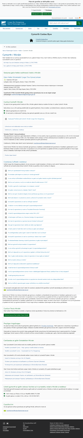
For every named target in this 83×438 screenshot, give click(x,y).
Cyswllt (71, 18)
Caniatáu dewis (47, 14)
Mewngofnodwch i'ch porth (59, 18)
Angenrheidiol (36, 10)
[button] (4, 47)
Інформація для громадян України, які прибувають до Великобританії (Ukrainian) (27, 375)
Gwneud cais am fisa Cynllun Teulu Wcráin (16, 315)
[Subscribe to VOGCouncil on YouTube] (7, 423)
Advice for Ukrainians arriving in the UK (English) (18, 372)
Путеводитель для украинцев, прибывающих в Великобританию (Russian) (26, 365)
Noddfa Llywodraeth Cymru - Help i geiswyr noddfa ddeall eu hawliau (24, 347)
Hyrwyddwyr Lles (28, 430)
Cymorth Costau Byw (42, 39)
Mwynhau (66, 28)
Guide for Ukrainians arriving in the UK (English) (17, 358)
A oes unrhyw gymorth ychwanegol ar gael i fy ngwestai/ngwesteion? (27, 248)
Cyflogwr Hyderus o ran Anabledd (59, 425)
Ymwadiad (6, 430)
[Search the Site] (79, 23)
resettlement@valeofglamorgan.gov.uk (23, 94)
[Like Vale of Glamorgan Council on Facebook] (4, 423)
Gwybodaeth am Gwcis (54, 7)
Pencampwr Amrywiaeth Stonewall (60, 430)
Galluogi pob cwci (37, 14)
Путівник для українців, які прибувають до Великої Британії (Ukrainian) (25, 361)
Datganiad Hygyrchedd (9, 427)
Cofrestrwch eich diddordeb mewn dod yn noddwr (19, 126)
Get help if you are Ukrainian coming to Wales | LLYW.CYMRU (20, 62)
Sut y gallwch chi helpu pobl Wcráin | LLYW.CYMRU (18, 66)
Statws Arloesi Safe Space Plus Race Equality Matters (65, 428)
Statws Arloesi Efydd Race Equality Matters (62, 427)
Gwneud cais (19, 28)
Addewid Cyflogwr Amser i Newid (59, 432)
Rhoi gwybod (6, 28)
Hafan (20, 50)
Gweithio (55, 28)
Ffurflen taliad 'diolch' (11, 155)
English (77, 18)
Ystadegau (48, 10)
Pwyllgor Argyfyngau (47, 326)
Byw (46, 28)
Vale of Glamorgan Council (10, 50)
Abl (24, 425)
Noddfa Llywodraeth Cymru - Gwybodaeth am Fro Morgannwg (22, 351)
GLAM (25, 428)
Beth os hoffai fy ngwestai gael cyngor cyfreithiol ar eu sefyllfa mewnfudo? (29, 283)
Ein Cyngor (77, 28)
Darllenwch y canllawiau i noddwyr (14, 130)
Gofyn (30, 28)
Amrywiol (25, 427)
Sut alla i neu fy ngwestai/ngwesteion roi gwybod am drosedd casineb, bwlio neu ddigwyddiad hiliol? (36, 279)
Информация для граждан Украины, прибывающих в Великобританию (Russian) (27, 378)
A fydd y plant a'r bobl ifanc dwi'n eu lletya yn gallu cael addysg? (26, 229)
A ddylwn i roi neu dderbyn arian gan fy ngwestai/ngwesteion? (25, 205)
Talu (38, 28)
